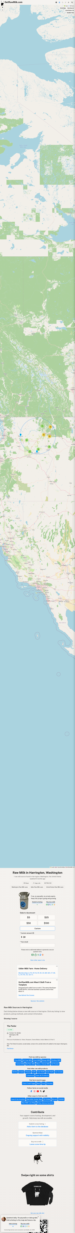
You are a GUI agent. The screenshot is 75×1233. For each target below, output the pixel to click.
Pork (43, 1083)
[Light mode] (68, 2)
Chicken (50, 1083)
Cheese (28, 1072)
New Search (71, 8)
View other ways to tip (37, 960)
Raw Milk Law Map (28, 1103)
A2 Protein (55, 1064)
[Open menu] (72, 2)
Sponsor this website (37, 1001)
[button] (20, 435)
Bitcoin (54, 1099)
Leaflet (53, 867)
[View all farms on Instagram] (34, 1091)
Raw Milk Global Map (34, 1099)
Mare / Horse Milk (43, 1064)
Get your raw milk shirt (37, 1213)
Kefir (34, 1072)
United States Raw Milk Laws (54, 887)
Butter (15, 1072)
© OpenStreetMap (60, 867)
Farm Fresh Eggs (28, 1083)
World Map (63, 8)
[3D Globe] (56, 2)
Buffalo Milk (30, 1064)
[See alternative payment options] (40, 955)
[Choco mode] (65, 2)
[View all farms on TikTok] (43, 1091)
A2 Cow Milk (27, 1060)
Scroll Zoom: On (69, 10)
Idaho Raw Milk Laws (37, 887)
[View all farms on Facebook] (31, 1091)
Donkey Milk (55, 1060)
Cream (21, 1072)
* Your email (24, 942)
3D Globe (46, 1099)
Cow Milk (18, 1060)
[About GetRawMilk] (4, 1219)
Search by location (18, 1099)
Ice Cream (59, 1072)
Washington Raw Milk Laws (20, 887)
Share (27, 883)
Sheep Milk (46, 1060)
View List (48, 883)
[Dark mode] (62, 2)
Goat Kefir (50, 1072)
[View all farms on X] (41, 1091)
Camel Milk (20, 1064)
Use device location (46, 1103)
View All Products (42, 1075)
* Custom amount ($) (27, 933)
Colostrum (30, 1075)
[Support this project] (59, 2)
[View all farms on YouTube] (37, 1091)
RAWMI (61, 1099)
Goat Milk (36, 1060)
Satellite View (70, 12)
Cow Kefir (40, 1072)
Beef (38, 1083)
